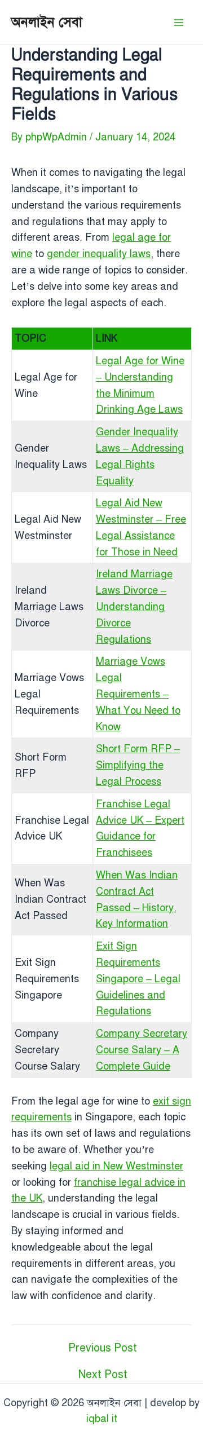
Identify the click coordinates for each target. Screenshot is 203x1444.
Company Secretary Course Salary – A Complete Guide (141, 1049)
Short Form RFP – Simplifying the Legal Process (138, 765)
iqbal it (101, 1418)
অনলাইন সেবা (46, 22)
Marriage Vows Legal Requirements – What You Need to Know (138, 693)
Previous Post (102, 1348)
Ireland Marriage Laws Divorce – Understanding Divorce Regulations (134, 606)
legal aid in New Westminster (116, 1166)
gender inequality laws (99, 254)
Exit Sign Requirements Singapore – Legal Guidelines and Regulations (138, 978)
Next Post (102, 1374)
